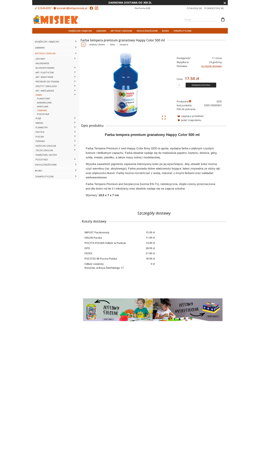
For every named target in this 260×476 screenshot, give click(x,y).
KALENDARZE (42, 63)
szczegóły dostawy (211, 66)
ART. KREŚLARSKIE (45, 90)
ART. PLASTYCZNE (45, 72)
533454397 (44, 8)
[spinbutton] (181, 85)
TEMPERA (42, 110)
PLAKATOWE (43, 98)
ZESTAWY (40, 58)
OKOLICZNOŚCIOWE (147, 30)
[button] (75, 41)
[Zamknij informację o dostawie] (225, 3)
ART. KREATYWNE (44, 77)
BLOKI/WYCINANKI (45, 67)
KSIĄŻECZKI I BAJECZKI (80, 30)
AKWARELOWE (44, 102)
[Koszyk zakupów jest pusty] (223, 20)
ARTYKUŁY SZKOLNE (121, 30)
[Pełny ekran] (164, 118)
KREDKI (39, 122)
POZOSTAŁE (43, 114)
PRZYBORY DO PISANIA (47, 81)
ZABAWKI (101, 30)
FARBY (39, 94)
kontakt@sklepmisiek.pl (71, 8)
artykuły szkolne (97, 44)
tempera (124, 44)
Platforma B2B (142, 8)
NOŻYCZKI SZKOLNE (46, 145)
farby (112, 44)
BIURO (165, 30)
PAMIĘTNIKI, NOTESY (46, 154)
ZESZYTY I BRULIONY (46, 86)
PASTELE (40, 132)
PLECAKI (40, 136)
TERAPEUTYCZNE (182, 30)
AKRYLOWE (42, 106)
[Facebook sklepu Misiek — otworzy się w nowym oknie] (91, 8)
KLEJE (38, 118)
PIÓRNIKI (40, 141)
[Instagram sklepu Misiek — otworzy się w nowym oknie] (96, 8)
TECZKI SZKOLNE (44, 150)
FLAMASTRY (42, 127)
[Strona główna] (83, 44)
